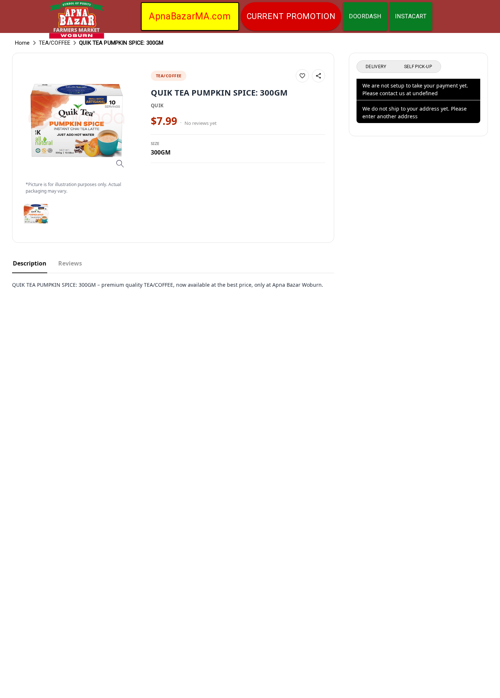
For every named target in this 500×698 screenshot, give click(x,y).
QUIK (157, 105)
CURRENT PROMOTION (291, 16)
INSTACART (410, 16)
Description (29, 263)
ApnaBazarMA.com (190, 16)
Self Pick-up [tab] (418, 66)
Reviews (70, 263)
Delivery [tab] (376, 66)
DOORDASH (365, 16)
